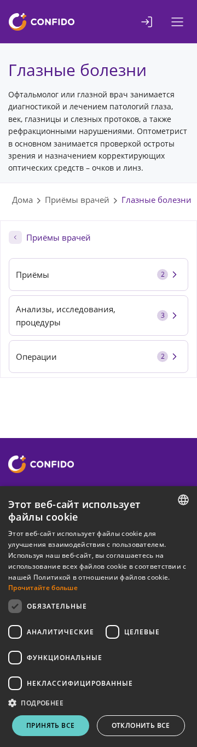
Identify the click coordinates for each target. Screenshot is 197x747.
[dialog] (98, 616)
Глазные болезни (156, 199)
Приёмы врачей (77, 199)
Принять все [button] (50, 725)
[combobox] (183, 499)
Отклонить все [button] (141, 725)
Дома (22, 199)
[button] (98, 703)
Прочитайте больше (43, 587)
